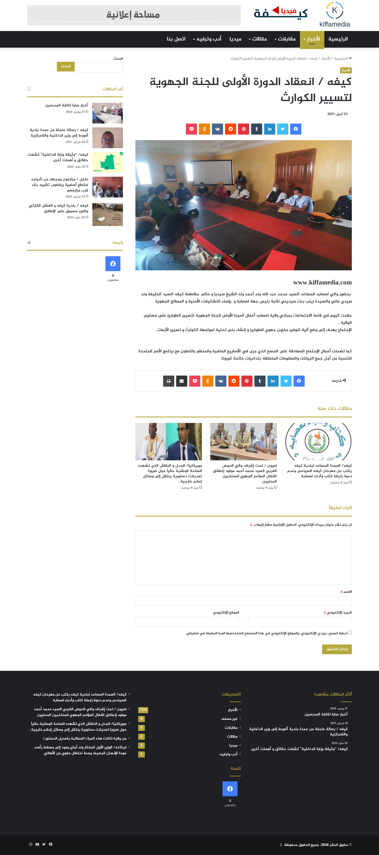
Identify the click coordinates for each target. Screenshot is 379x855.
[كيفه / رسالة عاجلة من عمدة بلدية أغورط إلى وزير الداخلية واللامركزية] (107, 137)
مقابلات (287, 39)
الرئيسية (338, 39)
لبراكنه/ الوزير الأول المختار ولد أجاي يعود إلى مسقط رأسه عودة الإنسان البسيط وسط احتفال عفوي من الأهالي (80, 750)
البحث (118, 59)
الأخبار (313, 39)
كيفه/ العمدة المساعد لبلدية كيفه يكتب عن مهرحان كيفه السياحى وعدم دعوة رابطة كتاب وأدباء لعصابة (319, 471)
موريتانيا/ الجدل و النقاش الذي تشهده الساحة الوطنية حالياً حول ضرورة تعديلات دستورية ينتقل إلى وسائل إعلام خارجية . (170, 474)
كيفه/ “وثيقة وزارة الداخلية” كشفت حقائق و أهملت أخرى (58, 157)
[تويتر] (282, 129)
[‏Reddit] (230, 129)
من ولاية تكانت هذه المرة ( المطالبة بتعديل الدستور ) (85, 739)
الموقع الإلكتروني (226, 613)
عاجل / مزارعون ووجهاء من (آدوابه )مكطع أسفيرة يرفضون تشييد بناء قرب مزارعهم (59, 184)
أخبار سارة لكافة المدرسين (66, 105)
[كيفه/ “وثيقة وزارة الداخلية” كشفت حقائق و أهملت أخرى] (107, 162)
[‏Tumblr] (256, 129)
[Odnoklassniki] (204, 129)
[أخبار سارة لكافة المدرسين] (107, 113)
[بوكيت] (191, 129)
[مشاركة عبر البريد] (181, 381)
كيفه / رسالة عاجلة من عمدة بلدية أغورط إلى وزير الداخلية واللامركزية (59, 133)
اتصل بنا (176, 39)
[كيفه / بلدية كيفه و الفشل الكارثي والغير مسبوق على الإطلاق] (107, 214)
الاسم (346, 592)
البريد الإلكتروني (338, 613)
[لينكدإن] (269, 129)
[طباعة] (168, 381)
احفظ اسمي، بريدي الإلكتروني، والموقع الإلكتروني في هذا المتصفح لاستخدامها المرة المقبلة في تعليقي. (266, 633)
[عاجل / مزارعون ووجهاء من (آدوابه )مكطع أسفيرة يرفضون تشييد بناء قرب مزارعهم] (107, 187)
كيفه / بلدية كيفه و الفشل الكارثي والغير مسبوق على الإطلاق (58, 208)
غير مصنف (229, 719)
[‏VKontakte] (217, 129)
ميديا (235, 39)
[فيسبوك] (295, 129)
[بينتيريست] (243, 129)
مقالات (259, 39)
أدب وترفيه (208, 39)
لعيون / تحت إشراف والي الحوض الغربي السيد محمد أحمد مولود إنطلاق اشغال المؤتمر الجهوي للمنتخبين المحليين (245, 474)
